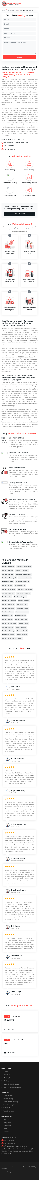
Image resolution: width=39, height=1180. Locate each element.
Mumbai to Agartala (8, 566)
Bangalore (7, 1122)
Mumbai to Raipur (7, 627)
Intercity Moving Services (12, 1087)
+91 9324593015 (9, 149)
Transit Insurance (29, 195)
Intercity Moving (13, 10)
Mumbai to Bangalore (22, 570)
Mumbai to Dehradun (22, 581)
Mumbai (6, 1119)
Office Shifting (29, 170)
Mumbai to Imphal (23, 600)
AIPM (7, 1016)
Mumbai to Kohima (22, 608)
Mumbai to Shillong (8, 631)
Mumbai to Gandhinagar (25, 589)
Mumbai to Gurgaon (20, 596)
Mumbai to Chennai (25, 578)
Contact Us (5, 1153)
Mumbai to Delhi (7, 585)
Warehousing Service (29, 182)
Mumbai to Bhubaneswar (23, 574)
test (6, 1043)
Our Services (19, 213)
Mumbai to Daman (7, 581)
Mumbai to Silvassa (8, 634)
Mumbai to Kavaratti (8, 608)
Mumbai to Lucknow (22, 612)
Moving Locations (10, 1081)
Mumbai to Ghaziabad (23, 593)
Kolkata (6, 1132)
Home (3, 10)
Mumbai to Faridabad (8, 589)
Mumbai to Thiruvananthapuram (12, 638)
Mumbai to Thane (22, 634)
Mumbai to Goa (7, 596)
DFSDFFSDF (9, 1020)
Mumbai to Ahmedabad (24, 566)
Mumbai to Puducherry (9, 623)
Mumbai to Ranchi (21, 627)
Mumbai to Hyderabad (9, 600)
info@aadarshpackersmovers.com (16, 143)
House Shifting (10, 170)
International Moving (10, 182)
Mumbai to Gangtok (8, 593)
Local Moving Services (11, 1084)
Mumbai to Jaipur (22, 604)
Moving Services (9, 1078)
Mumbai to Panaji (20, 615)
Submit (19, 57)
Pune (5, 1129)
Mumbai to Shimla (22, 631)
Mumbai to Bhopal (7, 574)
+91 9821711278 (9, 146)
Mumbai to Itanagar (8, 604)
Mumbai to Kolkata (7, 612)
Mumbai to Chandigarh (9, 578)
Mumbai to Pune (23, 623)
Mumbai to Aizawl (7, 570)
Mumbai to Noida (7, 615)
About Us (7, 1075)
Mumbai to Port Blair (21, 619)
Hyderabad (7, 1125)
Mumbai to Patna (7, 619)
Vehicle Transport (10, 195)
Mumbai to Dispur (20, 585)
